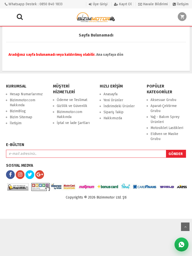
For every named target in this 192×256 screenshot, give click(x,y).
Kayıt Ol (125, 4)
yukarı (185, 226)
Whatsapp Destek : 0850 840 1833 (35, 4)
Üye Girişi (100, 4)
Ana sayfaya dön (109, 54)
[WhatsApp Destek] (181, 245)
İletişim (182, 4)
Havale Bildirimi (155, 4)
